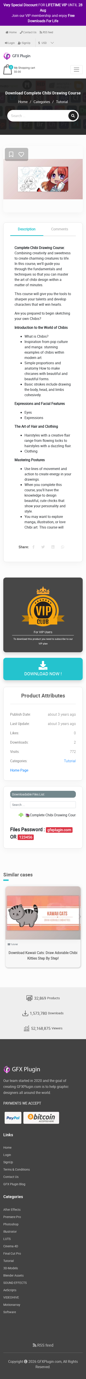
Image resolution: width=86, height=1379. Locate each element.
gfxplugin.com (59, 829)
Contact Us (29, 32)
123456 (25, 837)
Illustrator (10, 1231)
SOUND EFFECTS (15, 1283)
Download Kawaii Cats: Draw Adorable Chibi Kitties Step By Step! (43, 955)
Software (9, 1312)
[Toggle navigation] (76, 69)
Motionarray (11, 1305)
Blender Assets (13, 1275)
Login (11, 43)
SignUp (25, 43)
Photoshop (11, 1224)
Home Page (19, 770)
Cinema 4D (10, 1246)
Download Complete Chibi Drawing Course (43, 93)
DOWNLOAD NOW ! (43, 674)
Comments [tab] (59, 229)
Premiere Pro (12, 1217)
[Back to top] (73, 1366)
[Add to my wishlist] (11, 154)
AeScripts (9, 1290)
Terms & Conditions (16, 1169)
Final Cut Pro (12, 1253)
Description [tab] (27, 229)
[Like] (21, 154)
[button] (80, 917)
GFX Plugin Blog (14, 1184)
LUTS (7, 1239)
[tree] (43, 815)
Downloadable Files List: (28, 794)
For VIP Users (43, 637)
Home (13, 32)
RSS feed (47, 32)
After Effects (12, 1209)
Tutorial (62, 101)
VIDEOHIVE (11, 1297)
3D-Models (10, 1268)
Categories (42, 101)
